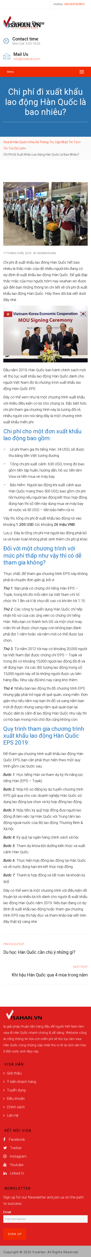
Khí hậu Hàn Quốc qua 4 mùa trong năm (50, 975)
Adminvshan (46, 253)
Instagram (18, 1156)
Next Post (80, 966)
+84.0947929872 (74, 4)
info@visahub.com (26, 59)
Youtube (16, 1165)
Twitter (15, 1148)
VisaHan (39, 1252)
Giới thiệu (14, 1073)
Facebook (16, 1139)
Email (7, 1212)
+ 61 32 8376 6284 (25, 28)
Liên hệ (12, 1115)
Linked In (16, 1173)
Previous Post (13, 944)
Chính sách (16, 1107)
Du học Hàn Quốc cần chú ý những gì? (39, 952)
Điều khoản (16, 1098)
